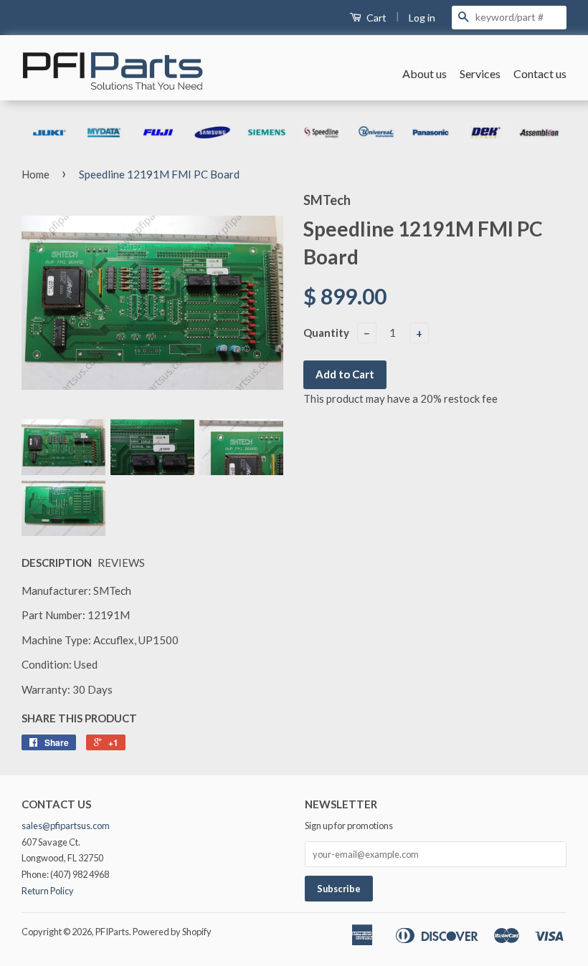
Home (35, 174)
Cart (375, 17)
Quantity (326, 332)
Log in (422, 17)
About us (424, 73)
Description (57, 562)
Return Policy (48, 890)
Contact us (539, 73)
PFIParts (112, 931)
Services (480, 73)
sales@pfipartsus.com (66, 825)
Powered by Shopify (172, 931)
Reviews (121, 562)
